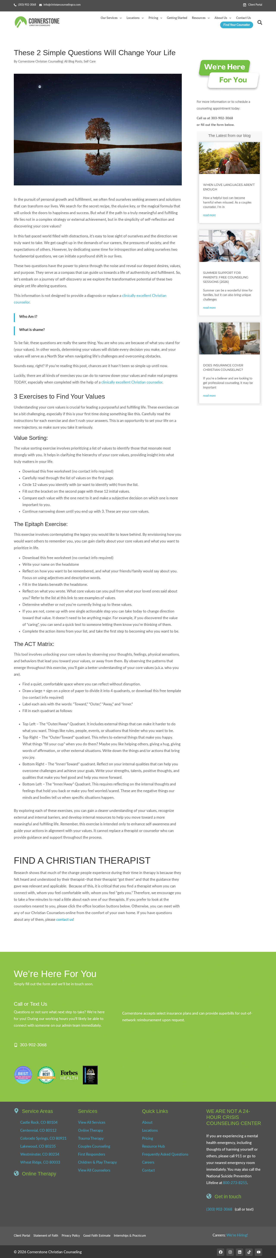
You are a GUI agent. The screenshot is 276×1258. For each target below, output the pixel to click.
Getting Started (177, 18)
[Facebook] (220, 1252)
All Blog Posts (73, 61)
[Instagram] (230, 1252)
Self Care (90, 61)
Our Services (109, 18)
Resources (198, 18)
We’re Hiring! (237, 1235)
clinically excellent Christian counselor (131, 382)
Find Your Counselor (236, 25)
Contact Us (243, 18)
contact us (64, 919)
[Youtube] (258, 1252)
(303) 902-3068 (219, 1209)
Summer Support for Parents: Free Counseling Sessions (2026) (225, 277)
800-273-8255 (235, 1183)
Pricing (153, 18)
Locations (133, 18)
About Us (221, 18)
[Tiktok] (249, 1252)
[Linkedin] (239, 1252)
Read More (209, 215)
